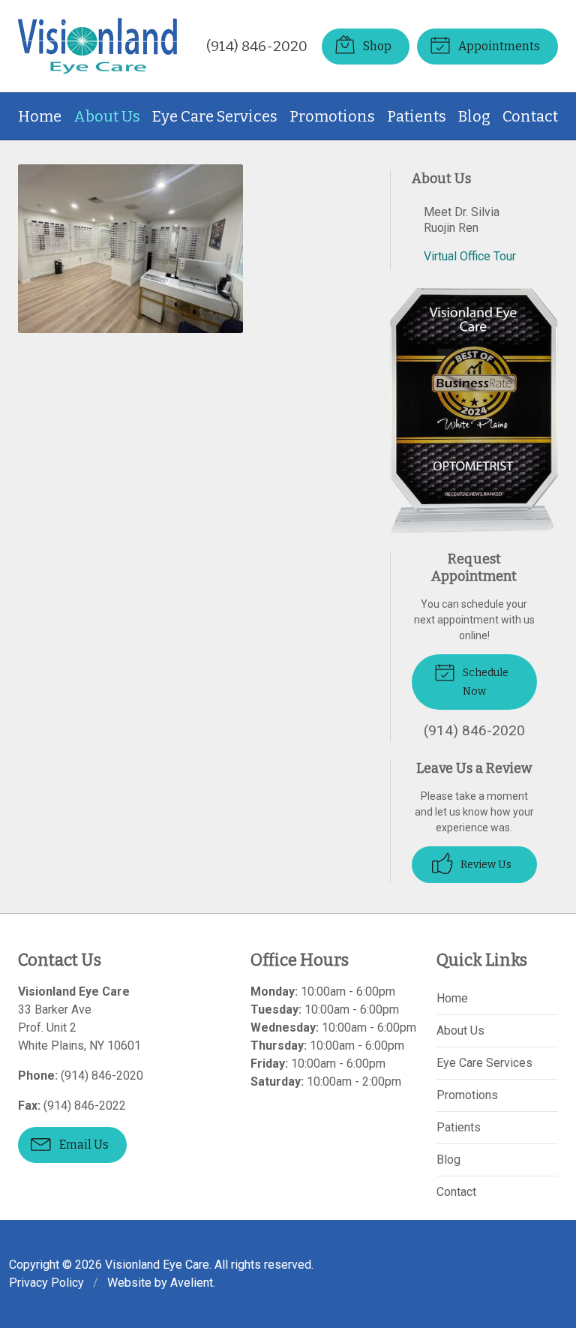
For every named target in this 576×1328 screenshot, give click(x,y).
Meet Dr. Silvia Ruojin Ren (462, 220)
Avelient (191, 1282)
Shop (376, 46)
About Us (107, 116)
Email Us (83, 1144)
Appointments (498, 46)
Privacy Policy (46, 1282)
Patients (416, 116)
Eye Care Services (215, 116)
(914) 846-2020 (257, 46)
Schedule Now (484, 682)
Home (40, 116)
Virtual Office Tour (470, 256)
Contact (530, 116)
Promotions (332, 116)
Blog (474, 116)
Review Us (485, 864)
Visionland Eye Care (157, 1264)
